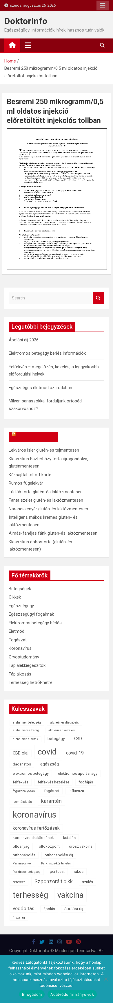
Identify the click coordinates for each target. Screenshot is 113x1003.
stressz (19, 882)
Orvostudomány (24, 657)
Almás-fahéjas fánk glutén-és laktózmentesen (53, 533)
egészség (49, 764)
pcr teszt (57, 871)
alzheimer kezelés (61, 730)
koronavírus (35, 815)
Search (98, 298)
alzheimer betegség (27, 722)
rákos (78, 871)
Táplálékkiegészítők (27, 665)
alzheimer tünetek (25, 739)
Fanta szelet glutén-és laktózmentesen (46, 500)
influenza (76, 791)
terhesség (30, 895)
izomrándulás (22, 802)
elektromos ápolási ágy (77, 773)
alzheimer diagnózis (64, 722)
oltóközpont (49, 846)
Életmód (16, 631)
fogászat (51, 791)
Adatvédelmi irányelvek (72, 994)
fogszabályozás (24, 791)
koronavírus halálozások (33, 837)
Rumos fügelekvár (26, 483)
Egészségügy (21, 605)
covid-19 (75, 753)
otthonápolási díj (59, 855)
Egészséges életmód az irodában (40, 387)
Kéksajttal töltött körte (30, 474)
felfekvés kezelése (53, 782)
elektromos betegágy (31, 773)
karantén (51, 801)
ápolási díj (73, 908)
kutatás (69, 837)
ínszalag (19, 917)
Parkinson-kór (22, 863)
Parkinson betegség (27, 872)
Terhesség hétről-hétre (30, 682)
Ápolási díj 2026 (24, 340)
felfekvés (20, 782)
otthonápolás (24, 855)
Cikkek (15, 597)
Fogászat (18, 640)
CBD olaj (20, 753)
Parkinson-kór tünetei (56, 863)
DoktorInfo (25, 21)
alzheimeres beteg (26, 730)
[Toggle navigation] (28, 45)
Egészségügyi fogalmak (31, 614)
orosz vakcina (80, 846)
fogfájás (86, 782)
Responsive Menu (102, 5)
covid (47, 752)
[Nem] (106, 979)
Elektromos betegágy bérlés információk (47, 353)
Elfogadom (32, 994)
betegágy (56, 738)
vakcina (70, 895)
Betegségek (20, 588)
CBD (78, 738)
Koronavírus (20, 648)
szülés (87, 882)
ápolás (49, 909)
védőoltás (23, 908)
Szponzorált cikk (53, 881)
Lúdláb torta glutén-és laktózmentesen (46, 491)
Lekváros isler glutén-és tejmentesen (44, 450)
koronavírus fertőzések (36, 828)
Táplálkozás (20, 674)
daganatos (22, 764)
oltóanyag (21, 846)
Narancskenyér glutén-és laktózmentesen (48, 508)
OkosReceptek (36, 436)
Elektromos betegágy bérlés (35, 622)
